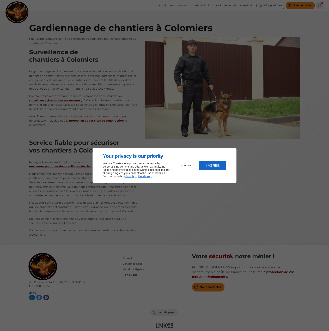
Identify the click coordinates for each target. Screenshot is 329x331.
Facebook (144, 176)
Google (129, 176)
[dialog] (164, 165)
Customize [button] (186, 165)
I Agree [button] (213, 165)
